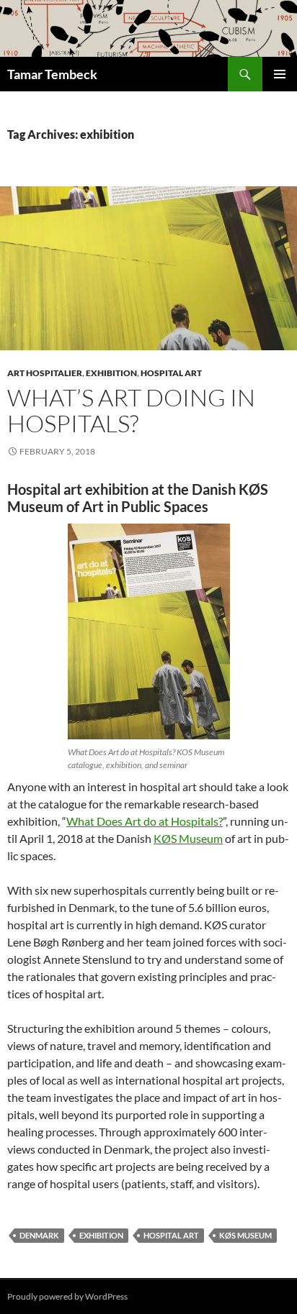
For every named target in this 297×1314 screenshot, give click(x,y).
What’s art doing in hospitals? (131, 410)
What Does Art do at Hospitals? (144, 821)
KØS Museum (188, 838)
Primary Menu (279, 74)
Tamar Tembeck (52, 74)
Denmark (39, 1235)
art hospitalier (44, 373)
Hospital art (171, 373)
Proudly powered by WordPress (67, 1296)
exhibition (111, 373)
